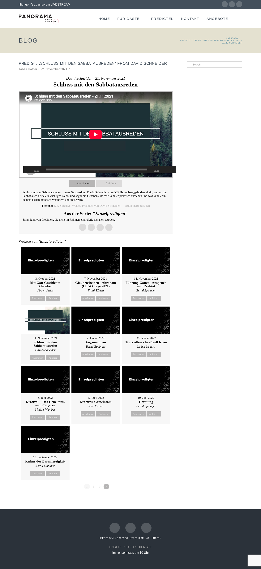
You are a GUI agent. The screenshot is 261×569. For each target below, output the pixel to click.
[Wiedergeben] (28, 169)
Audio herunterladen (137, 205)
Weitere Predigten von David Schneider (96, 205)
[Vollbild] (171, 169)
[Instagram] (239, 4)
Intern (156, 538)
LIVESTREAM (60, 4)
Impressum (107, 538)
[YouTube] (232, 4)
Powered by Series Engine (158, 497)
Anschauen (83, 183)
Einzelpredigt (62, 205)
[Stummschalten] (165, 169)
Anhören (110, 183)
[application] (95, 134)
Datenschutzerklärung (133, 538)
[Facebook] (225, 4)
